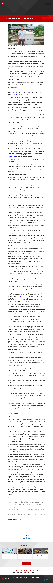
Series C (19, 151)
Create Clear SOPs (25, 555)
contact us (38, 572)
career (18, 578)
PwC (29, 195)
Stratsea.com (14, 519)
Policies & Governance (30, 578)
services (22, 577)
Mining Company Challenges (40, 555)
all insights (26, 563)
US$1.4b (15, 94)
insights (37, 577)
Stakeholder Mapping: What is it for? (9, 556)
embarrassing (11, 161)
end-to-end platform (18, 86)
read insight (46, 18)
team (18, 577)
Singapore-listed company (26, 296)
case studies (27, 577)
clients (32, 577)
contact (23, 578)
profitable (12, 156)
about (14, 577)
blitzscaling (19, 365)
